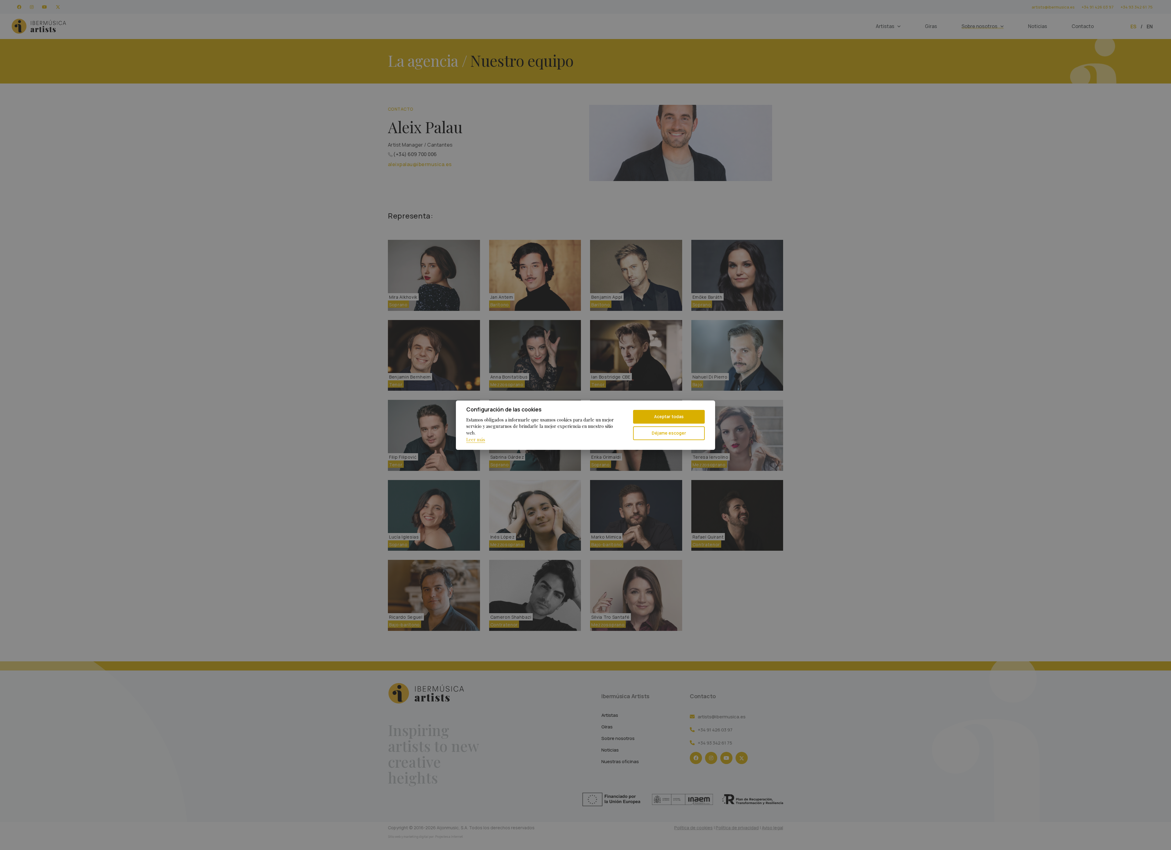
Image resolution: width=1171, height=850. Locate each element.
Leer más (475, 439)
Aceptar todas (669, 416)
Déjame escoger (669, 433)
